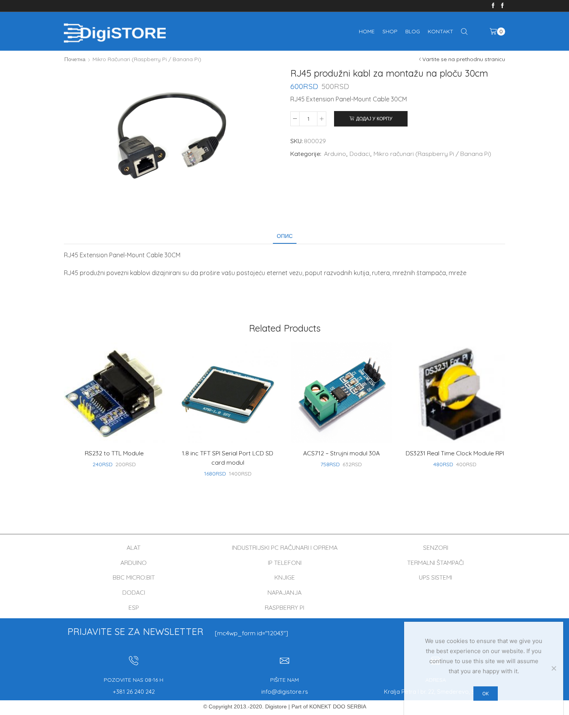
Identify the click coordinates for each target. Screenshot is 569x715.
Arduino (335, 153)
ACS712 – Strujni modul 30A (341, 453)
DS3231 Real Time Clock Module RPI (455, 453)
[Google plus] (502, 6)
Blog (412, 31)
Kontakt (440, 31)
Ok (485, 693)
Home (367, 31)
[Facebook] (493, 6)
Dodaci (360, 153)
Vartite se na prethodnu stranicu (463, 59)
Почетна (75, 59)
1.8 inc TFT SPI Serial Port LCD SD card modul (227, 457)
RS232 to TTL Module (114, 453)
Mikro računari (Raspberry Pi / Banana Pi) (147, 59)
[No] (553, 668)
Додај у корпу (374, 118)
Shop (390, 31)
